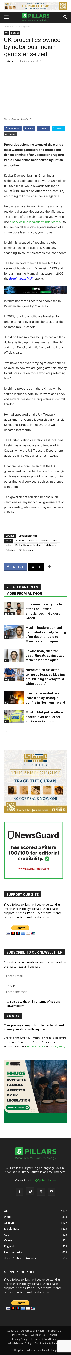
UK (16, 26)
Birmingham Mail (28, 535)
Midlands (51, 545)
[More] (49, 567)
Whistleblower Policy (19, 1343)
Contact (52, 1335)
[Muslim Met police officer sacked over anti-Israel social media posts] (14, 717)
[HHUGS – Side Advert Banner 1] (35, 1122)
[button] (6, 17)
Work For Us (38, 1335)
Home (7, 26)
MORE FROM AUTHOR (24, 593)
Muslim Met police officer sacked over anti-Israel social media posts (45, 716)
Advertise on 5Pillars (32, 1330)
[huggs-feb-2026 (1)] (35, 290)
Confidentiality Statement (49, 1343)
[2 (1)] (35, 812)
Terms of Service (36, 1046)
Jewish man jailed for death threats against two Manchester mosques (45, 655)
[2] (35, 6)
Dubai (55, 540)
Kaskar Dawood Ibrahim (28, 545)
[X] (41, 1192)
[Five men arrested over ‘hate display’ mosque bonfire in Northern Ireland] (14, 698)
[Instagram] (30, 1191)
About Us (12, 1330)
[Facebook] (19, 1192)
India (8, 545)
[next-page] (12, 731)
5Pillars (33, 540)
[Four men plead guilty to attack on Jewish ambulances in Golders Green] (14, 609)
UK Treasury (26, 549)
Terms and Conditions (43, 1339)
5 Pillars (20, 540)
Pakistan (10, 549)
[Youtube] (51, 1192)
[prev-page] (6, 731)
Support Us (54, 1330)
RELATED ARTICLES (22, 587)
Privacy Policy (57, 1046)
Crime (44, 540)
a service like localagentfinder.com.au (36, 222)
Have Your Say (19, 1335)
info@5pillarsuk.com (43, 1180)
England (25, 26)
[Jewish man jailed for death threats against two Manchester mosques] (14, 655)
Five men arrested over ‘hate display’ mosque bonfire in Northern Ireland (45, 697)
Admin (11, 60)
